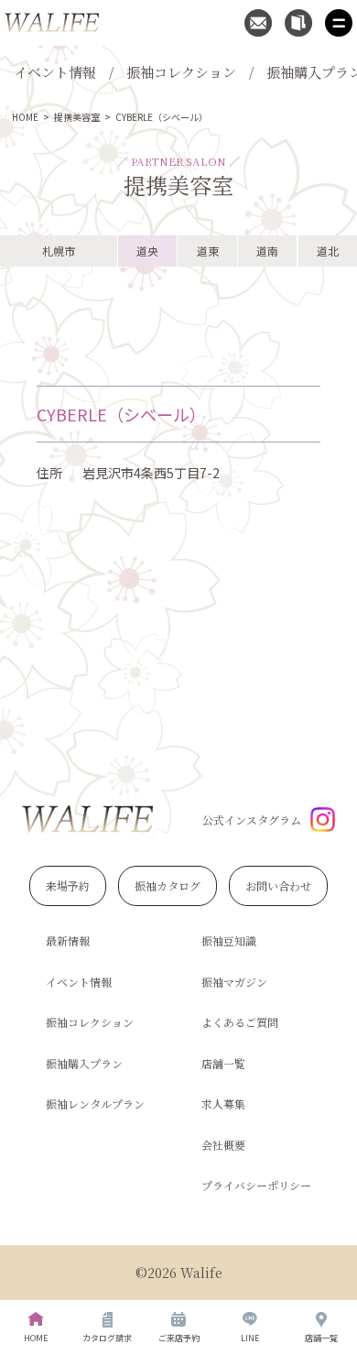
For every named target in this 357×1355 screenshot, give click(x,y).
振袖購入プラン (84, 1063)
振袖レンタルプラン (95, 1103)
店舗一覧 (223, 1063)
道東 (208, 250)
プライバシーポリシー (256, 1185)
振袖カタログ (167, 885)
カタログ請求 (107, 1338)
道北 (328, 250)
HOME (25, 117)
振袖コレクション (181, 72)
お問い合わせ (278, 885)
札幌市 (58, 250)
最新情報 (68, 940)
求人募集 (223, 1103)
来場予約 (68, 885)
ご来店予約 (179, 1338)
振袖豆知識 (228, 940)
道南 (267, 250)
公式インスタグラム (251, 819)
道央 (147, 250)
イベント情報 (55, 72)
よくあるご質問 (239, 1022)
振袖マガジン (234, 981)
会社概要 (223, 1145)
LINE (250, 1338)
